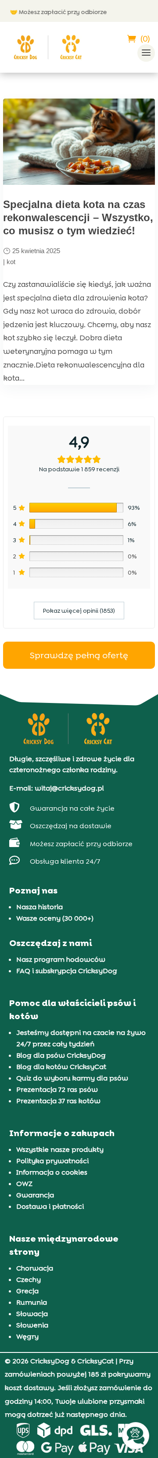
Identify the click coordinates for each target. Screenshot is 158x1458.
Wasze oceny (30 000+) (54, 918)
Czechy (28, 1279)
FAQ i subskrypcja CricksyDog (66, 970)
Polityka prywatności (52, 1160)
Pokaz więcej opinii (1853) (79, 610)
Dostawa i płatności (50, 1206)
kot (11, 261)
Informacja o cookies (51, 1172)
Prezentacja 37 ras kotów (58, 1100)
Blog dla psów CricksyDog (61, 1055)
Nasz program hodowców (60, 959)
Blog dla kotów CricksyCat (61, 1066)
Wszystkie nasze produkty (60, 1149)
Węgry (27, 1336)
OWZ (24, 1183)
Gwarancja (35, 1195)
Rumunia (31, 1302)
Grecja (27, 1291)
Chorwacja (34, 1268)
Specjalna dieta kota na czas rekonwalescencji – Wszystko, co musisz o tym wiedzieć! (78, 217)
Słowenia (32, 1325)
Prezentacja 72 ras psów (57, 1089)
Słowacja (32, 1313)
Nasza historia (39, 906)
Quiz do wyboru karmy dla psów (72, 1078)
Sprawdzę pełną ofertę (79, 655)
